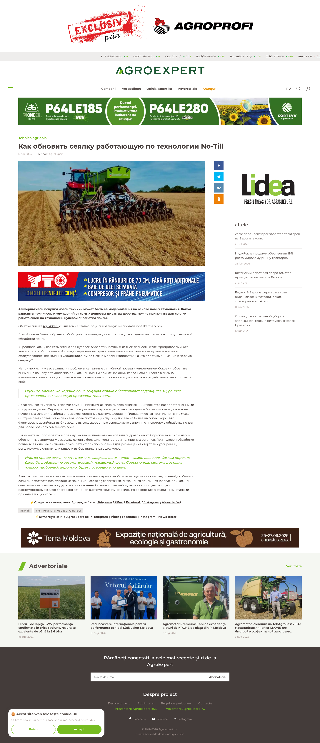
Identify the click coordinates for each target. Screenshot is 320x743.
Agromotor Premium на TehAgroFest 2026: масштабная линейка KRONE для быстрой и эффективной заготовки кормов (268, 627)
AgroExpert (56, 153)
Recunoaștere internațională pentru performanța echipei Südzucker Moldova (122, 625)
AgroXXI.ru (51, 326)
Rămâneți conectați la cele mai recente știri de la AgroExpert (160, 661)
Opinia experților (159, 89)
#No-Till (25, 510)
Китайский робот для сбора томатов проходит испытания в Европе (263, 275)
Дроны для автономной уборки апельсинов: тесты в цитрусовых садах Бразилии (265, 321)
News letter (171, 502)
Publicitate (145, 703)
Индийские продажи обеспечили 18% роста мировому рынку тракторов (264, 256)
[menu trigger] (11, 89)
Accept (79, 729)
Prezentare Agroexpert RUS (136, 709)
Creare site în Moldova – (151, 734)
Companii (108, 89)
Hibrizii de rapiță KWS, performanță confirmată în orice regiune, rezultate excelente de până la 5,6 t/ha (47, 627)
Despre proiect (119, 703)
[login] (308, 89)
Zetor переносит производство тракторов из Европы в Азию (267, 236)
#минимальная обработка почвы (58, 510)
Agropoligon (131, 89)
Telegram (104, 502)
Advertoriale (187, 89)
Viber (118, 502)
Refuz (33, 729)
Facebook (133, 502)
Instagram (151, 502)
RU (288, 89)
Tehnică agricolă (32, 138)
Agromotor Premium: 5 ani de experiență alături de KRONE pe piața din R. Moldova (194, 625)
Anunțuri (209, 89)
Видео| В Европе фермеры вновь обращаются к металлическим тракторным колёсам (261, 297)
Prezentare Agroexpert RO (185, 709)
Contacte (205, 703)
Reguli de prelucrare (176, 703)
